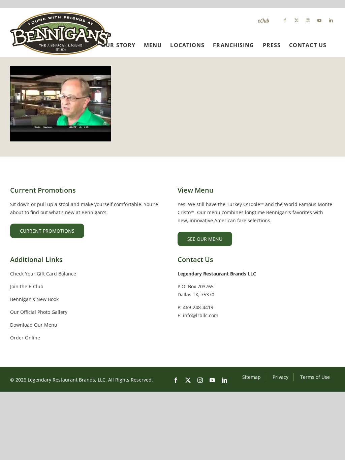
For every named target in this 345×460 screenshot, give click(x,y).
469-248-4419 (198, 307)
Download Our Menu (33, 325)
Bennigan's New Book (34, 299)
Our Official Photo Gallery (38, 312)
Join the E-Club (26, 286)
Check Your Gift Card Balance (43, 273)
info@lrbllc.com (200, 315)
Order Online (25, 337)
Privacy (280, 377)
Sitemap (251, 377)
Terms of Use (315, 377)
